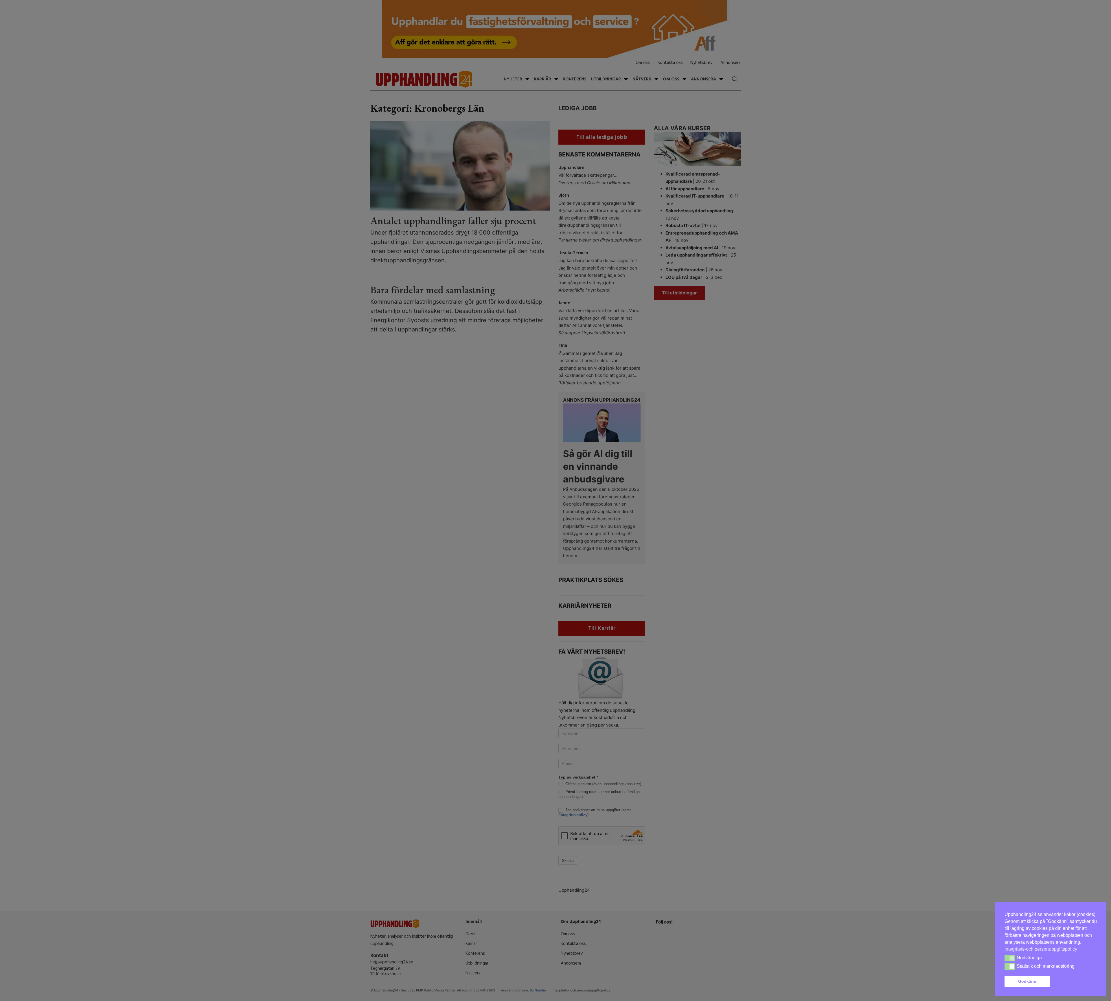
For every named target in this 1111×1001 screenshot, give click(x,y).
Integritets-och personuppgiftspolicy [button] (1041, 949)
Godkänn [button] (1027, 981)
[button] (1074, 981)
